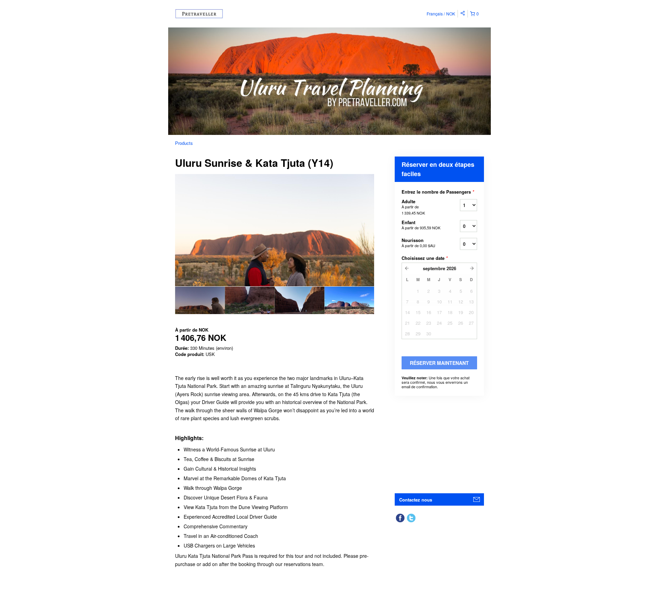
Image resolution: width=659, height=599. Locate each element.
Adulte (413, 207)
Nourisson (418, 242)
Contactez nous (415, 499)
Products (184, 143)
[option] (200, 300)
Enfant (421, 224)
